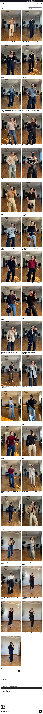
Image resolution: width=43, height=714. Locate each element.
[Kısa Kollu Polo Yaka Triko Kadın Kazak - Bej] (11, 128)
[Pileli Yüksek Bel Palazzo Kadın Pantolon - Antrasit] (11, 94)
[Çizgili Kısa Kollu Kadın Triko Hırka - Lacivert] (32, 232)
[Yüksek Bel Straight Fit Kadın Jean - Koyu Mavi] (11, 546)
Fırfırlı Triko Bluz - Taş (5, 178)
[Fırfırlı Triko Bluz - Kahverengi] (32, 128)
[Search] (35, 3)
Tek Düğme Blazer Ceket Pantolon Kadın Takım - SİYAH (10, 527)
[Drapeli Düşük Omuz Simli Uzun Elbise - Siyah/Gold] (32, 616)
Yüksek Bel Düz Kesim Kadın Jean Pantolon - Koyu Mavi (11, 492)
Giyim (6, 6)
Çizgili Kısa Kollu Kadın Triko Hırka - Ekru (9, 248)
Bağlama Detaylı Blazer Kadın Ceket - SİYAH (30, 352)
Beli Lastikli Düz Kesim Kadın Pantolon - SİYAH (30, 41)
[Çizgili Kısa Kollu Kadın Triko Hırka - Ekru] (11, 232)
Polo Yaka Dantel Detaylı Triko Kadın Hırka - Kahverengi (30, 214)
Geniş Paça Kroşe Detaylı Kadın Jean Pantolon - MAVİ (31, 563)
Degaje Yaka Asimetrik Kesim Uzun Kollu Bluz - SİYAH (30, 422)
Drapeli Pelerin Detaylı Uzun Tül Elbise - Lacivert (10, 667)
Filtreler (2, 8)
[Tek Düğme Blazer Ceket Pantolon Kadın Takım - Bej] (32, 475)
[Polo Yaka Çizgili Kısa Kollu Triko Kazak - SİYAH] (32, 163)
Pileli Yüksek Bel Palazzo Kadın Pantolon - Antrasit (11, 110)
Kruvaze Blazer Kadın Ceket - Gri (28, 386)
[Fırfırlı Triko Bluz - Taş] (11, 163)
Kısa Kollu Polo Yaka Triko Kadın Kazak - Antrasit (31, 110)
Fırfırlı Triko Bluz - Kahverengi (27, 144)
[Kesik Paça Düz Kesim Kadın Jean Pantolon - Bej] (11, 25)
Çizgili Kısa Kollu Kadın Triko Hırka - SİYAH (9, 282)
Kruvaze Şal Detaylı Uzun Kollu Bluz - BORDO (9, 457)
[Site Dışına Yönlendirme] (1, 711)
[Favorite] (20, 45)
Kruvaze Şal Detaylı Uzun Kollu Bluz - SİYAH (30, 457)
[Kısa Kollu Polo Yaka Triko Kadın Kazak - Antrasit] (32, 94)
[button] (21, 694)
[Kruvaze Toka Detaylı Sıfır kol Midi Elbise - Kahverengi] (32, 581)
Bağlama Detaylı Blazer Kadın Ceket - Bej (9, 352)
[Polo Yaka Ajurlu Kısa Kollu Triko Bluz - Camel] (11, 197)
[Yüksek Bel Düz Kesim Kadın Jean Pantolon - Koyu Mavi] (11, 475)
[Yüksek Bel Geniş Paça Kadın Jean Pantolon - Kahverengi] (11, 370)
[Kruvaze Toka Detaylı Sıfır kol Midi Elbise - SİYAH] (11, 616)
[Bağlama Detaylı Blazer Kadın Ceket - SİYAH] (32, 336)
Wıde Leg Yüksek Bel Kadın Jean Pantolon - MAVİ (10, 421)
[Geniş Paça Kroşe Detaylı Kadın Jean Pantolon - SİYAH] (11, 581)
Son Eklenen (6, 8)
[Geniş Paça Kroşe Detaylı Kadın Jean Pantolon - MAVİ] (32, 546)
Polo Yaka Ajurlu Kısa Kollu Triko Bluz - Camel (9, 213)
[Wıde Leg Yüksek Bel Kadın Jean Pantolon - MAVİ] (11, 406)
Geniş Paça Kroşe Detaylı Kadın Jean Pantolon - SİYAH (10, 598)
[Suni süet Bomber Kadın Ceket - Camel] (32, 511)
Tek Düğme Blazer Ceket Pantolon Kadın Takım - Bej (31, 492)
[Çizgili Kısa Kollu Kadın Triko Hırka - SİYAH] (11, 266)
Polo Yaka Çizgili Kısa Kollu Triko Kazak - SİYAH (30, 178)
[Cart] (39, 3)
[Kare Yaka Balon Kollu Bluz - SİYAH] (11, 60)
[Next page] (26, 671)
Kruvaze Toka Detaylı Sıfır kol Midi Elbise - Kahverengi (30, 598)
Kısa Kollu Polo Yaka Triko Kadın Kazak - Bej (9, 144)
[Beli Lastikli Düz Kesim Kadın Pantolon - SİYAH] (32, 25)
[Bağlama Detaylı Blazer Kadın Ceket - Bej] (11, 336)
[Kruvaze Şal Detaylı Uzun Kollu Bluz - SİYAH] (32, 441)
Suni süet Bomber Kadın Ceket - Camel (29, 526)
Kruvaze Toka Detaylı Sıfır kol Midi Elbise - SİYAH (10, 632)
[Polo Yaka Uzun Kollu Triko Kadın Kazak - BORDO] (32, 266)
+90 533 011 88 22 (4, 701)
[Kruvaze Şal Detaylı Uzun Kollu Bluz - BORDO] (11, 441)
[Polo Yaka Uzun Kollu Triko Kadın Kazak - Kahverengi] (11, 301)
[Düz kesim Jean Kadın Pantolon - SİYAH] (32, 60)
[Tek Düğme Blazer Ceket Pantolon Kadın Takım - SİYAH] (11, 511)
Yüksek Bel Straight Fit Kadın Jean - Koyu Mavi (10, 562)
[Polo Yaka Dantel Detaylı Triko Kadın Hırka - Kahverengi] (32, 197)
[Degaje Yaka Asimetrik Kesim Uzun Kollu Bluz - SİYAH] (32, 406)
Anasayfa (2, 6)
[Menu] (41, 3)
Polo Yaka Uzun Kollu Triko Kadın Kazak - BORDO (31, 282)
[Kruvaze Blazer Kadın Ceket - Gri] (32, 370)
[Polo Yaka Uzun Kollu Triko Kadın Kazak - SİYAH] (32, 301)
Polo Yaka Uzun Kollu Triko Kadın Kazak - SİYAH (31, 316)
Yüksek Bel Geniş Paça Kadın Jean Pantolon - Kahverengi (10, 387)
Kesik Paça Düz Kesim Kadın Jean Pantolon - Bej (10, 41)
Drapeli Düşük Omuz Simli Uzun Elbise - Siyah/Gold (31, 632)
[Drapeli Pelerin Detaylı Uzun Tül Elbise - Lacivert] (11, 651)
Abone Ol (21, 688)
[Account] (37, 3)
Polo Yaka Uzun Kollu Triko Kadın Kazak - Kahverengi (9, 317)
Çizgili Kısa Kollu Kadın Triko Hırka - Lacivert (30, 248)
